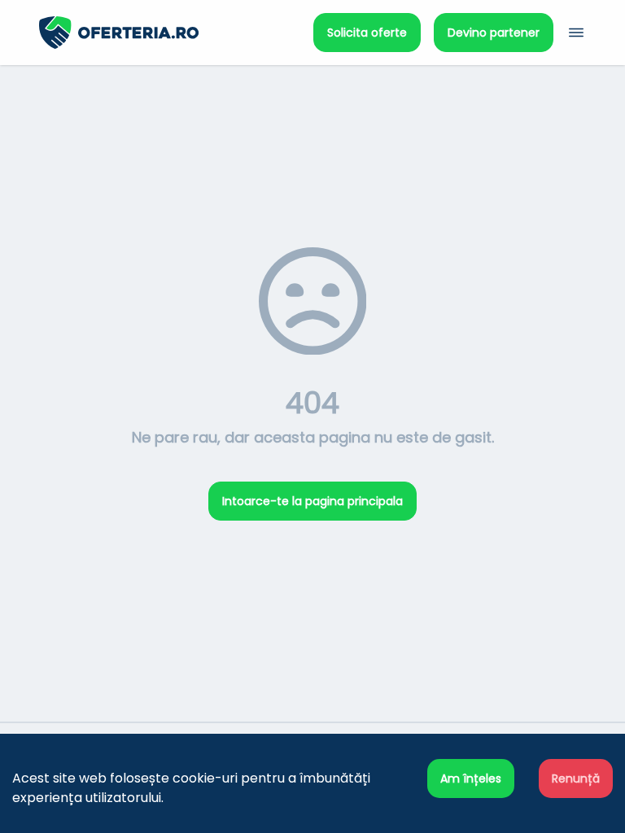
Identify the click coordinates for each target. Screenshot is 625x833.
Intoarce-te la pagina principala (312, 501)
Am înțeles (470, 778)
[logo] (175, 32)
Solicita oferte (367, 32)
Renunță (576, 778)
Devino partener (494, 32)
